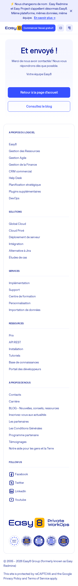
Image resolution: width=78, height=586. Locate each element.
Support (14, 289)
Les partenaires (19, 421)
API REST (15, 342)
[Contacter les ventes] (60, 27)
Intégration (16, 244)
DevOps (14, 198)
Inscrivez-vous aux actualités (27, 414)
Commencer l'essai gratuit (39, 27)
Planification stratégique (25, 184)
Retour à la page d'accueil (39, 92)
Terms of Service (38, 578)
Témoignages (17, 442)
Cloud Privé (16, 230)
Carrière (14, 401)
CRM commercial (20, 171)
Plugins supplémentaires (25, 191)
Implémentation (19, 283)
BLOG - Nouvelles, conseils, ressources (34, 408)
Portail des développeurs (25, 369)
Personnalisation (20, 303)
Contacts (15, 394)
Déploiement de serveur (24, 237)
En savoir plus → (44, 17)
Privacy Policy (12, 578)
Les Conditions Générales (25, 428)
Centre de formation (22, 296)
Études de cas (18, 257)
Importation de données (24, 310)
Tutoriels (14, 355)
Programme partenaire (24, 435)
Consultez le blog (39, 106)
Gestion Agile (17, 158)
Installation (16, 349)
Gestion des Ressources (24, 151)
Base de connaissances (24, 362)
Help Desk (15, 178)
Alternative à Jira (20, 250)
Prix (11, 335)
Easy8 (13, 144)
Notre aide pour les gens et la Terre (31, 448)
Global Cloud (17, 223)
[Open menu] (69, 27)
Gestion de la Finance (23, 164)
